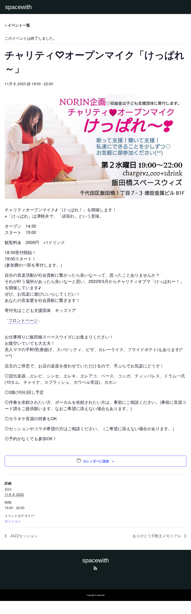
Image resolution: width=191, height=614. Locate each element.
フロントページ (23, 320)
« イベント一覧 (17, 25)
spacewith (18, 6)
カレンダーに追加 (96, 461)
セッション (13, 521)
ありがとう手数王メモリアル (157, 535)
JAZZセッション (23, 535)
